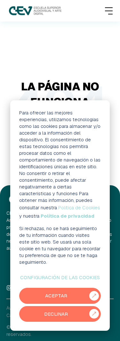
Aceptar (56, 296)
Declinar (56, 314)
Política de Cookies (79, 207)
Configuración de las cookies (60, 277)
